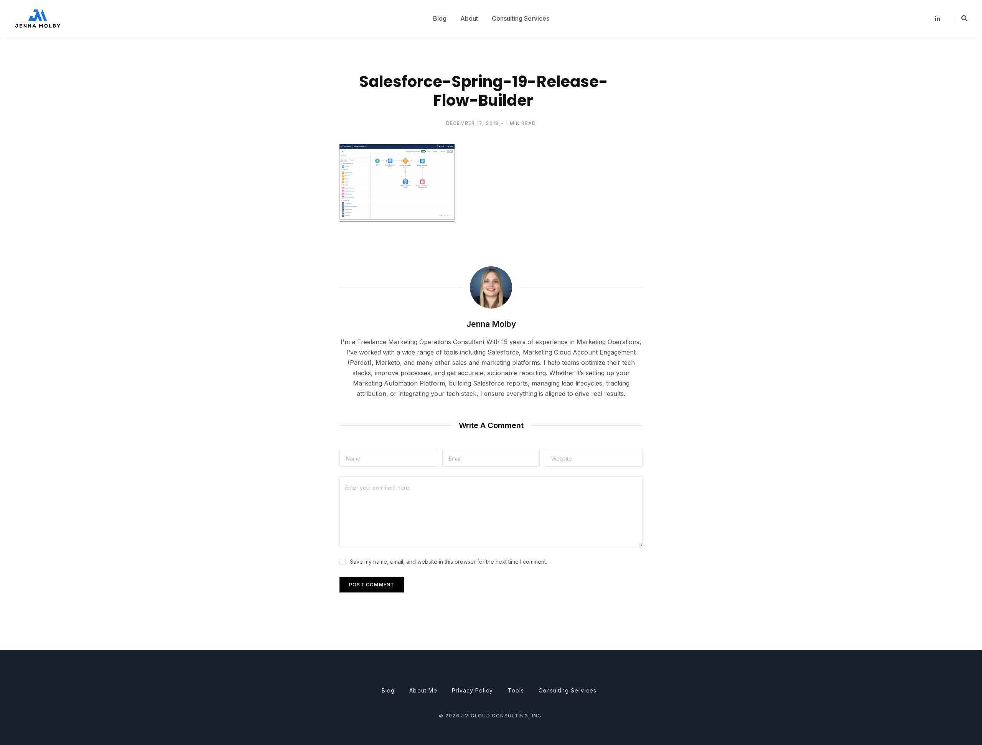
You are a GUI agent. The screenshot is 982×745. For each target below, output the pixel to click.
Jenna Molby (491, 324)
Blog (388, 690)
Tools (516, 690)
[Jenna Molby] (38, 18)
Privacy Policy (472, 690)
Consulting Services (567, 690)
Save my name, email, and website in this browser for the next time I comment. (448, 561)
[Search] (961, 18)
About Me (423, 690)
